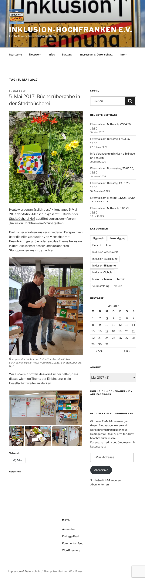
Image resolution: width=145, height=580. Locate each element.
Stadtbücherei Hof (22, 218)
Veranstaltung (100, 285)
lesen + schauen (102, 279)
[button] (32, 408)
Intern (123, 54)
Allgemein (98, 238)
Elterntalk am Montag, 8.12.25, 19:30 (112, 197)
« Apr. (99, 350)
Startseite (15, 54)
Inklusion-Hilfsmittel (104, 265)
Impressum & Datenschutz (96, 54)
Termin (121, 279)
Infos (52, 54)
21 (133, 331)
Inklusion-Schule (102, 272)
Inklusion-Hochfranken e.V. (71, 29)
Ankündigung (117, 238)
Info (108, 245)
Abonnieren (101, 469)
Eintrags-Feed (70, 536)
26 (120, 337)
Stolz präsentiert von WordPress (63, 571)
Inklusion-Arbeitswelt (105, 251)
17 (107, 331)
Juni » (127, 350)
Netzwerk (35, 54)
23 (100, 337)
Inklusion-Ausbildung (104, 258)
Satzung (67, 54)
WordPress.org (71, 550)
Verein (118, 285)
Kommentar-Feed (72, 543)
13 (126, 324)
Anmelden (68, 529)
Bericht (96, 245)
